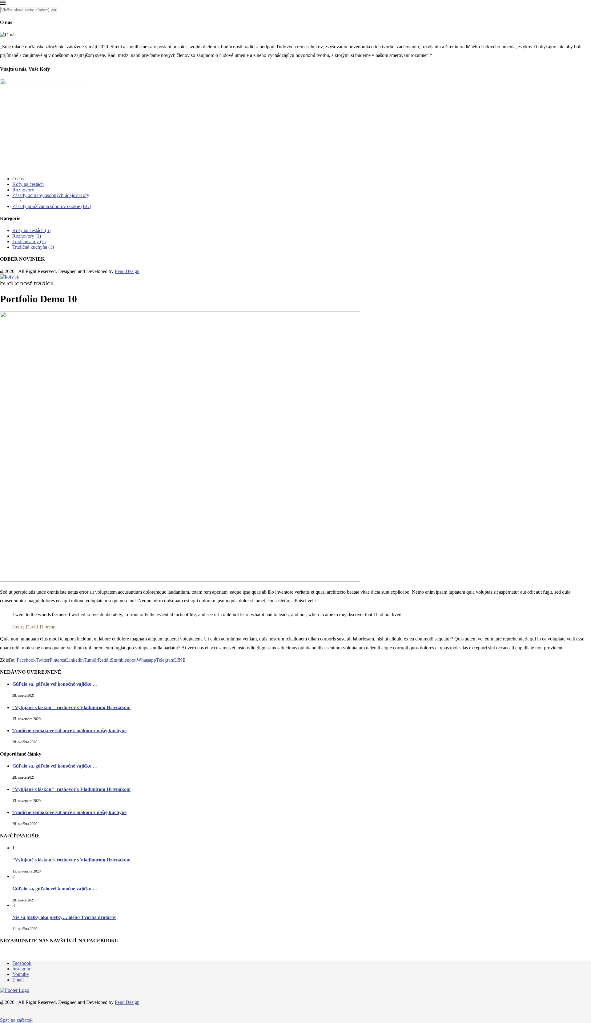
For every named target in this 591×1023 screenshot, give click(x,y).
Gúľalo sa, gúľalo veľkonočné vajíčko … (55, 684)
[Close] (3, 3)
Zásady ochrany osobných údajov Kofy (50, 195)
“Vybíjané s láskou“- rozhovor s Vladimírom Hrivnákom (71, 707)
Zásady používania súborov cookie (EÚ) (51, 206)
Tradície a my (29, 241)
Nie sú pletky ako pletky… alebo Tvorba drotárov (64, 917)
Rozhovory (23, 189)
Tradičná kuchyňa (33, 247)
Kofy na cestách (28, 184)
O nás (18, 178)
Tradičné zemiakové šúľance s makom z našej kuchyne (69, 730)
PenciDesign (127, 271)
